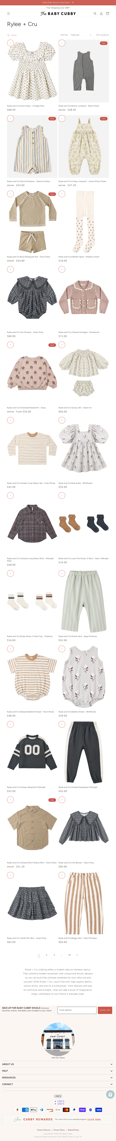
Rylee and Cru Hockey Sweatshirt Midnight (26, 787)
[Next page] (77, 955)
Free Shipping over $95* (58, 7)
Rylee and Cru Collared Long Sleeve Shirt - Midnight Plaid (30, 559)
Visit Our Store (58, 1057)
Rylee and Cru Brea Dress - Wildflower (76, 483)
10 (69, 955)
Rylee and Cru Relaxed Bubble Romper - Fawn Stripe (30, 712)
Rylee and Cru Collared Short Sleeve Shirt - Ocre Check (31, 863)
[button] (8, 13)
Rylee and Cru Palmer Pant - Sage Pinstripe (78, 636)
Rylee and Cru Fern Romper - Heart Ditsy (25, 332)
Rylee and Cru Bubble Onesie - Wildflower (77, 712)
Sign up (105, 1010)
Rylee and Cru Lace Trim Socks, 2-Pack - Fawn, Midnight (84, 558)
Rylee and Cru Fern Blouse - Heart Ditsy (76, 863)
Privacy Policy (59, 1130)
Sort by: (64, 35)
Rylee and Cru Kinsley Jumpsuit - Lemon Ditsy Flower (82, 181)
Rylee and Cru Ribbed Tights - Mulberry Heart (79, 257)
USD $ (58, 1096)
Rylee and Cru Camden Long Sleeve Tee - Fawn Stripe (31, 483)
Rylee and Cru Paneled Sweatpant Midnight (78, 787)
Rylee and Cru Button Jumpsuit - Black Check (79, 106)
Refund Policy (73, 1130)
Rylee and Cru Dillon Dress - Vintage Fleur (25, 106)
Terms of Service (43, 1130)
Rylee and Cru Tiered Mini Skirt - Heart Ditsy (27, 938)
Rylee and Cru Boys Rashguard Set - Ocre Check (28, 257)
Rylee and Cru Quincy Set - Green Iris (75, 408)
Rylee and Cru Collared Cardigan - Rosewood (79, 332)
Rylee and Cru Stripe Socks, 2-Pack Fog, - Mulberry (30, 636)
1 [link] (39, 954)
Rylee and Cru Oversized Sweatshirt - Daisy (26, 408)
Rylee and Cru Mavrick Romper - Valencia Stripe (28, 181)
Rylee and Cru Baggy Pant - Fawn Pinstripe (78, 938)
